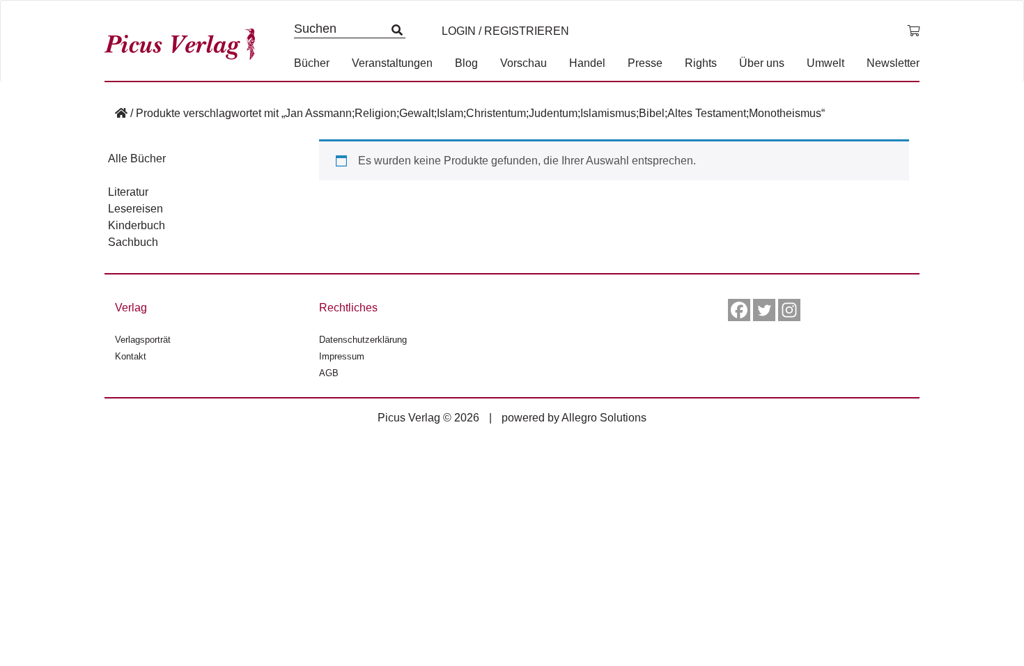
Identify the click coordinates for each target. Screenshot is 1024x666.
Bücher (311, 63)
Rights (701, 63)
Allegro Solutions (603, 418)
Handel (587, 63)
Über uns (761, 63)
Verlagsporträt (143, 339)
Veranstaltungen (392, 63)
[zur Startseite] (184, 41)
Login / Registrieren (505, 31)
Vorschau (523, 63)
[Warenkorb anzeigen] (913, 31)
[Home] (121, 113)
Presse (645, 63)
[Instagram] (789, 310)
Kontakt (130, 356)
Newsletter (893, 63)
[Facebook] (739, 310)
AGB (329, 373)
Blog (466, 63)
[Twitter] (764, 310)
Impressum (341, 356)
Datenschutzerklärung (363, 339)
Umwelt (825, 63)
